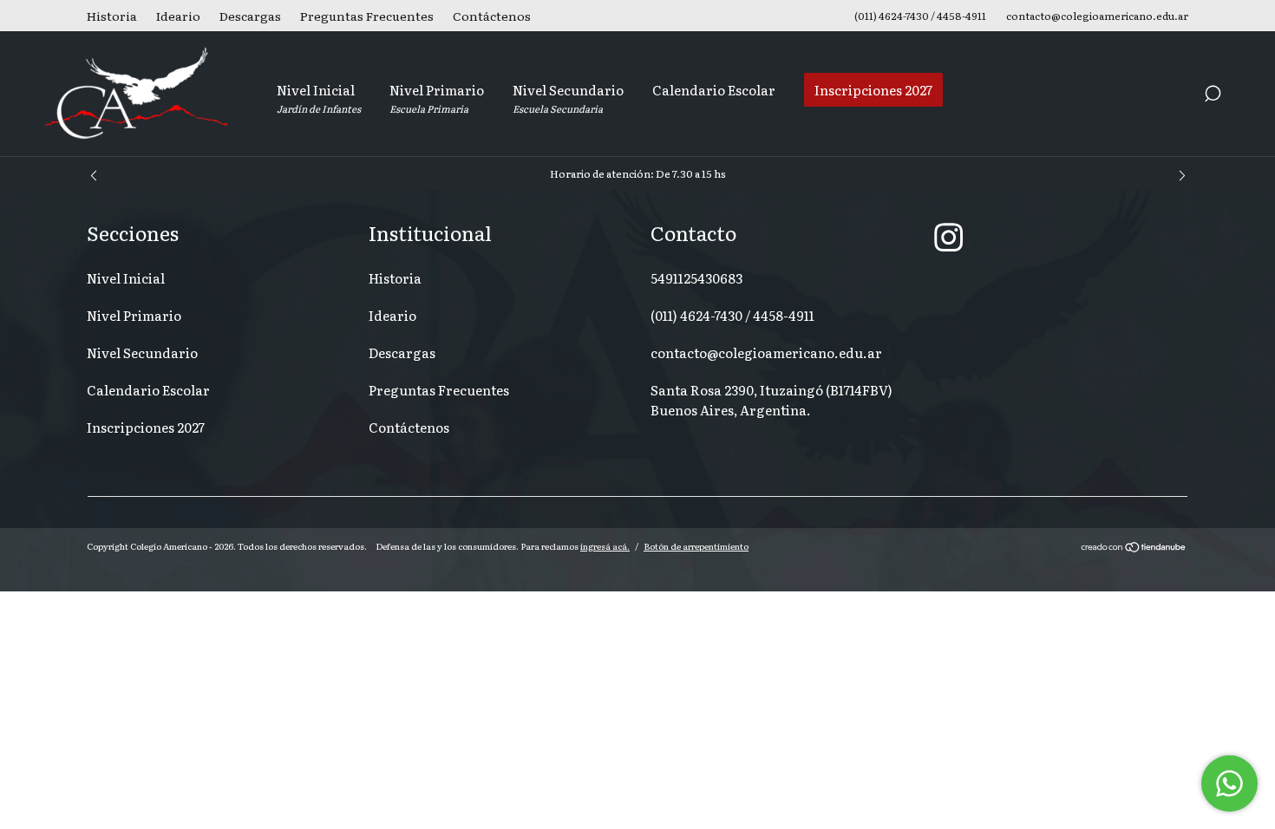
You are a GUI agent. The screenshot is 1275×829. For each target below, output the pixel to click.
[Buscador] (1212, 95)
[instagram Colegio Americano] (948, 236)
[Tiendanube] (1134, 548)
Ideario (178, 15)
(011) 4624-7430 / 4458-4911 (732, 315)
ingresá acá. (605, 545)
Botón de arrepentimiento (696, 545)
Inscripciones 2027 (873, 90)
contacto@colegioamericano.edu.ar (766, 352)
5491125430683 (696, 278)
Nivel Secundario (568, 97)
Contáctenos (492, 15)
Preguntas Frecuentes (367, 15)
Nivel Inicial (319, 97)
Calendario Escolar (713, 90)
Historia (112, 15)
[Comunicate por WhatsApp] (1229, 783)
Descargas (250, 15)
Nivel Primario (436, 97)
